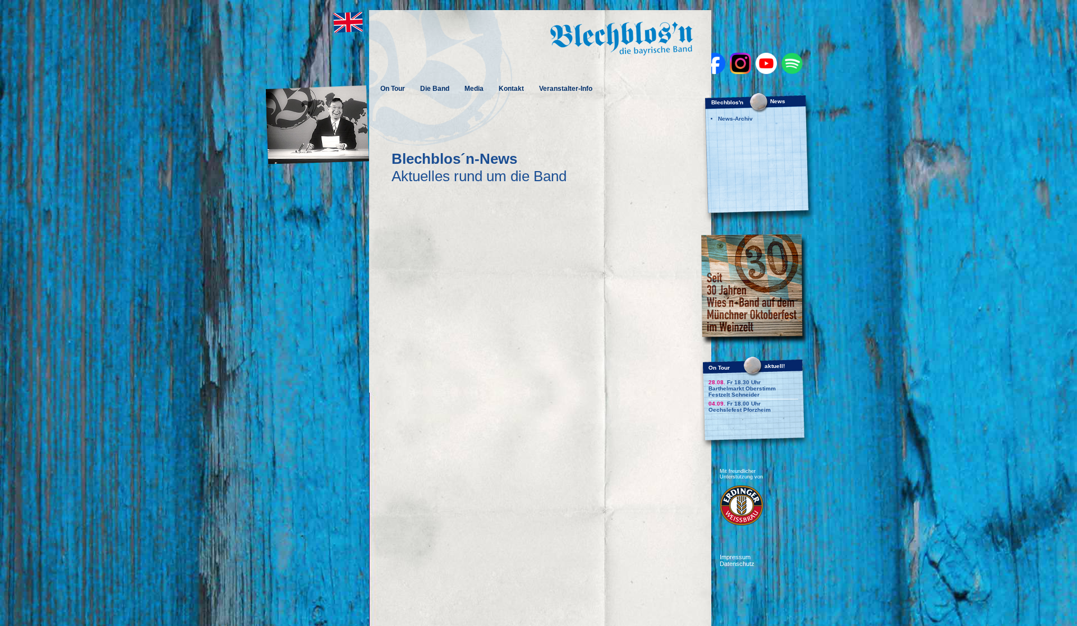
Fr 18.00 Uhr (734, 404)
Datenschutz (737, 563)
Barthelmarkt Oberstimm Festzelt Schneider (742, 391)
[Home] (621, 52)
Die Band (434, 89)
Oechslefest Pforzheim (739, 410)
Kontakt (511, 89)
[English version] (347, 31)
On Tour (392, 89)
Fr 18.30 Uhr (734, 382)
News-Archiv (735, 119)
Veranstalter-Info (565, 89)
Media (474, 89)
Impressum (735, 557)
